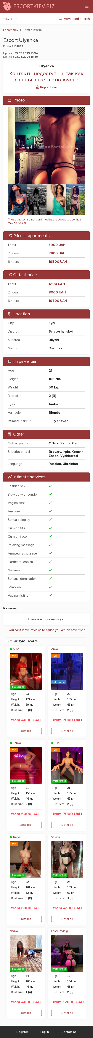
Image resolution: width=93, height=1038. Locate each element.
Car (75, 443)
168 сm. (55, 379)
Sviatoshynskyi (61, 331)
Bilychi (54, 340)
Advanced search (77, 19)
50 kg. (54, 387)
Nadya (14, 931)
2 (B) (52, 396)
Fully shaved (59, 421)
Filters (8, 19)
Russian (55, 464)
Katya (16, 837)
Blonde (54, 412)
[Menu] (87, 6)
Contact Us (69, 1032)
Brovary (55, 452)
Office (54, 443)
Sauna (65, 443)
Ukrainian (70, 464)
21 (50, 370)
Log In (44, 1032)
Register (22, 1032)
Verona (55, 837)
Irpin (66, 452)
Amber (54, 404)
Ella (56, 743)
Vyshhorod (69, 456)
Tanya (16, 743)
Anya (54, 649)
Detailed (26, 731)
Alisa (15, 649)
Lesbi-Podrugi (59, 931)
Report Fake (48, 87)
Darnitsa (56, 348)
